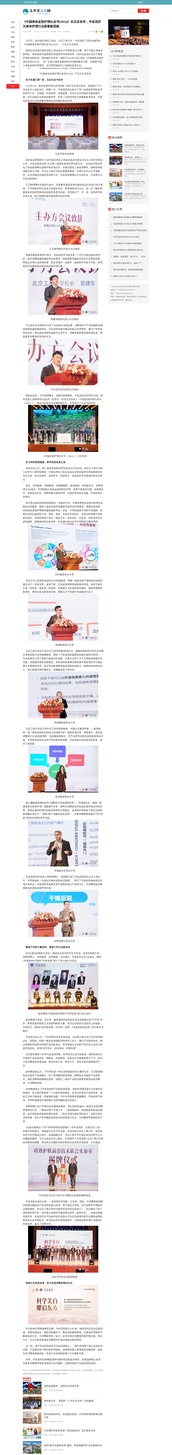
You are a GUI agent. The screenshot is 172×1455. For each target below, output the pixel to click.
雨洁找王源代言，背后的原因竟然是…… (129, 270)
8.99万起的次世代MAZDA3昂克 (125, 237)
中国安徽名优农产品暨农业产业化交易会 (129, 230)
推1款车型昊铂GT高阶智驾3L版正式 (127, 250)
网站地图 (136, 286)
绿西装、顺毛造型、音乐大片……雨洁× (128, 257)
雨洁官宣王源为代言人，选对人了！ (127, 263)
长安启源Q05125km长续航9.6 (124, 64)
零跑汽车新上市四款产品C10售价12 (126, 125)
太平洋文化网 (30, 2)
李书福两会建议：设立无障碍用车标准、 (128, 117)
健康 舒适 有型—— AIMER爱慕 (125, 79)
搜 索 (143, 11)
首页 (140, 2)
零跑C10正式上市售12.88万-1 (123, 276)
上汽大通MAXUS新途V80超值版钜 (126, 243)
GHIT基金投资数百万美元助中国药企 (127, 56)
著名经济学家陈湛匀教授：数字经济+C (128, 110)
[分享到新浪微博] (96, 32)
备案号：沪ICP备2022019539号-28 (123, 290)
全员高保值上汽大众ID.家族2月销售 (127, 224)
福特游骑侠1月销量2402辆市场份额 (126, 217)
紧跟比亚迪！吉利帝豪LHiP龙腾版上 (127, 87)
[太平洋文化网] (37, 12)
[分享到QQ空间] (99, 32)
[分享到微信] (102, 32)
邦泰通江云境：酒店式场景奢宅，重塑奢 (128, 102)
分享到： (92, 31)
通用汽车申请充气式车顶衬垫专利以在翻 (128, 94)
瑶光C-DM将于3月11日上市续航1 (125, 71)
